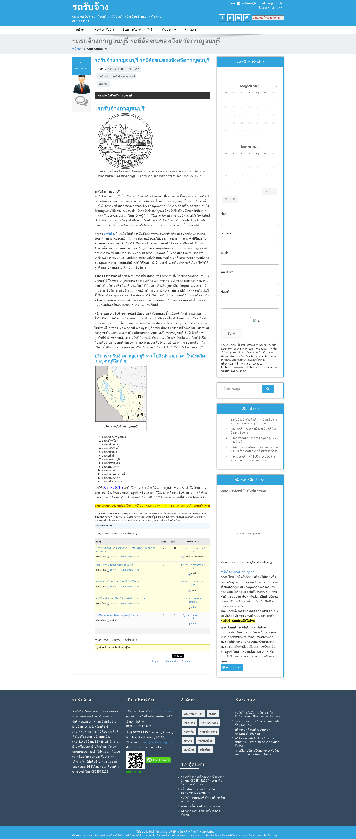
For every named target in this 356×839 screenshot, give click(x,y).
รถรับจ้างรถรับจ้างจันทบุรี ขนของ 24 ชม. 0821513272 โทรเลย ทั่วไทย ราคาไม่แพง (202, 780)
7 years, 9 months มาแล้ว (193, 549)
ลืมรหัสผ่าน (187, 661)
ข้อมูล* (225, 291)
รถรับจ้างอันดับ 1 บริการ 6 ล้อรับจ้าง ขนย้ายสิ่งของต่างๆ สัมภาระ (253, 421)
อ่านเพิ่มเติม (233, 667)
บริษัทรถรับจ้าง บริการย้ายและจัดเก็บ (115, 565)
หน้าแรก (81, 29)
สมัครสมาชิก (171, 661)
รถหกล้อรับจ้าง (208, 731)
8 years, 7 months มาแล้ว (193, 583)
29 (273, 191)
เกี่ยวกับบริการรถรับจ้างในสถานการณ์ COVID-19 (198, 791)
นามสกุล (226, 233)
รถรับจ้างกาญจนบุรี (124, 76)
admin (113, 556)
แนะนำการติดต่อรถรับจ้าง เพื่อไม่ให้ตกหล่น (119, 581)
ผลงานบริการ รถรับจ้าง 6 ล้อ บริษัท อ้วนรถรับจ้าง (253, 430)
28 (265, 191)
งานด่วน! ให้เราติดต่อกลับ (267, 17)
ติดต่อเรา (190, 29)
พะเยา (212, 714)
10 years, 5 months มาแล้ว (193, 600)
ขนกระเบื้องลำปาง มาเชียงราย (200, 806)
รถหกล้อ (103, 84)
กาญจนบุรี (133, 68)
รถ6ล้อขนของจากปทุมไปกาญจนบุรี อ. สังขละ (117, 615)
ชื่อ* (223, 214)
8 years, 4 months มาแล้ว (193, 566)
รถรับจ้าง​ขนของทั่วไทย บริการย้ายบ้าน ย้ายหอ (203, 799)
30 (226, 199)
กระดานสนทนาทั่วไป (129, 556)
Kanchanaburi (116, 68)
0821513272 (272, 8)
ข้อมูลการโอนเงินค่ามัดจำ (138, 29)
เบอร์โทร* (227, 272)
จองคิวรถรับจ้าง (104, 29)
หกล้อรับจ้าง (205, 740)
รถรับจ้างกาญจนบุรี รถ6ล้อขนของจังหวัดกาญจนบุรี (152, 59)
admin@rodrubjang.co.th (262, 3)
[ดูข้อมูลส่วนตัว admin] (108, 556)
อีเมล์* (224, 252)
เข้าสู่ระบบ (156, 661)
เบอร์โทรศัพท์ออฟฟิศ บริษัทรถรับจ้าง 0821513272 (123, 598)
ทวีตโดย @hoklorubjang (237, 572)
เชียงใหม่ (205, 749)
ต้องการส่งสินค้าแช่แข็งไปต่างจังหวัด (200, 813)
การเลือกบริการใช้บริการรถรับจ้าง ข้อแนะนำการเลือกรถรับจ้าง (252, 458)
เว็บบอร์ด (168, 29)
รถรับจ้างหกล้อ (209, 723)
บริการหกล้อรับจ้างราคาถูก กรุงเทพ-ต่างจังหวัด (254, 440)
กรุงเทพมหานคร (193, 714)
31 (234, 199)
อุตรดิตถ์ (189, 749)
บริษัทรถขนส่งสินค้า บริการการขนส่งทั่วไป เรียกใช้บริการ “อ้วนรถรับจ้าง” (254, 449)
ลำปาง (188, 740)
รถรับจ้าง (90, 6)
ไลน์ (232, 3)
